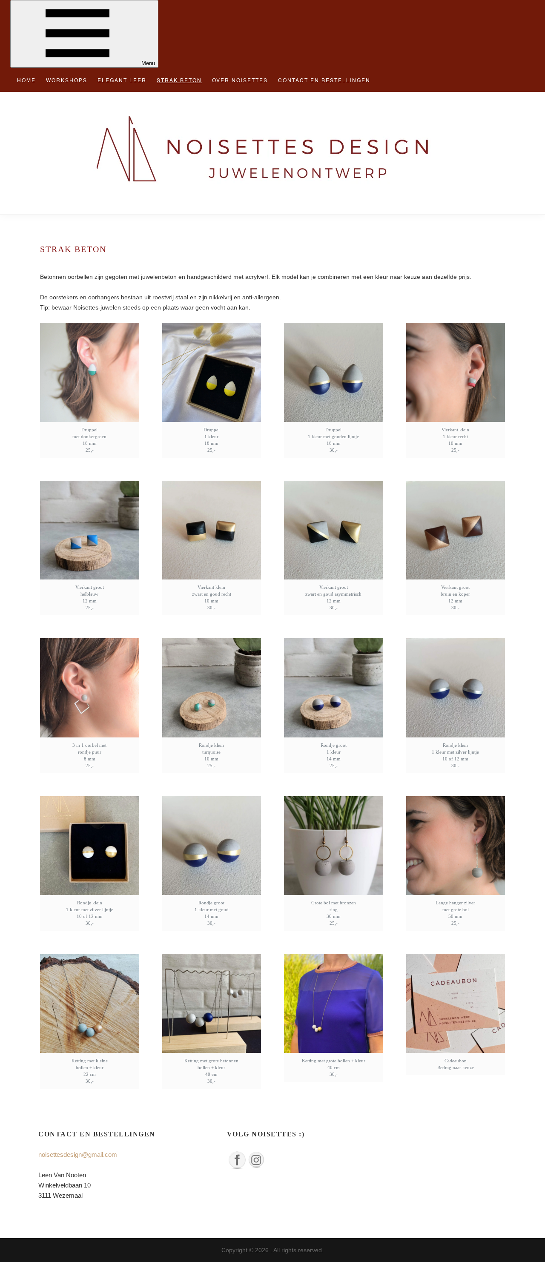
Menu (148, 63)
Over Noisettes (240, 79)
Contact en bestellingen (324, 79)
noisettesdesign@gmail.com (77, 1154)
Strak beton (179, 79)
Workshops (66, 79)
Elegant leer (122, 79)
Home (26, 79)
